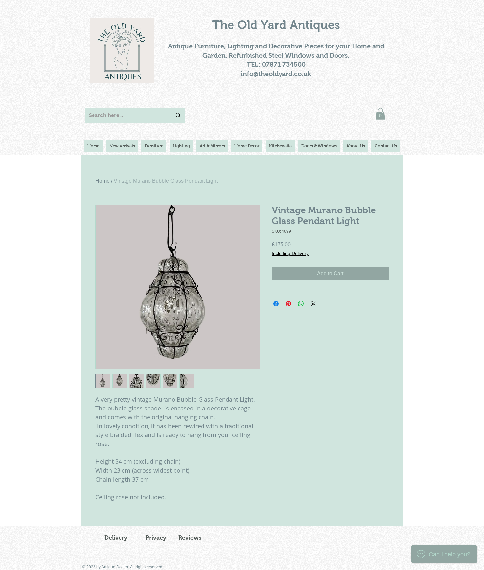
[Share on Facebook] (276, 304)
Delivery (115, 537)
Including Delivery (290, 253)
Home (102, 181)
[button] (380, 114)
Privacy (156, 537)
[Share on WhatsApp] (301, 304)
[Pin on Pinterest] (288, 304)
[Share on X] (313, 304)
